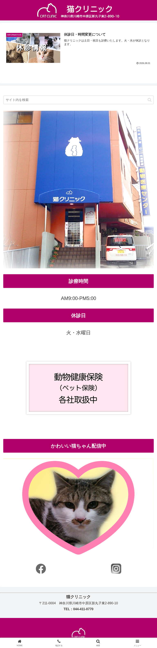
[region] (78, 508)
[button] (149, 99)
